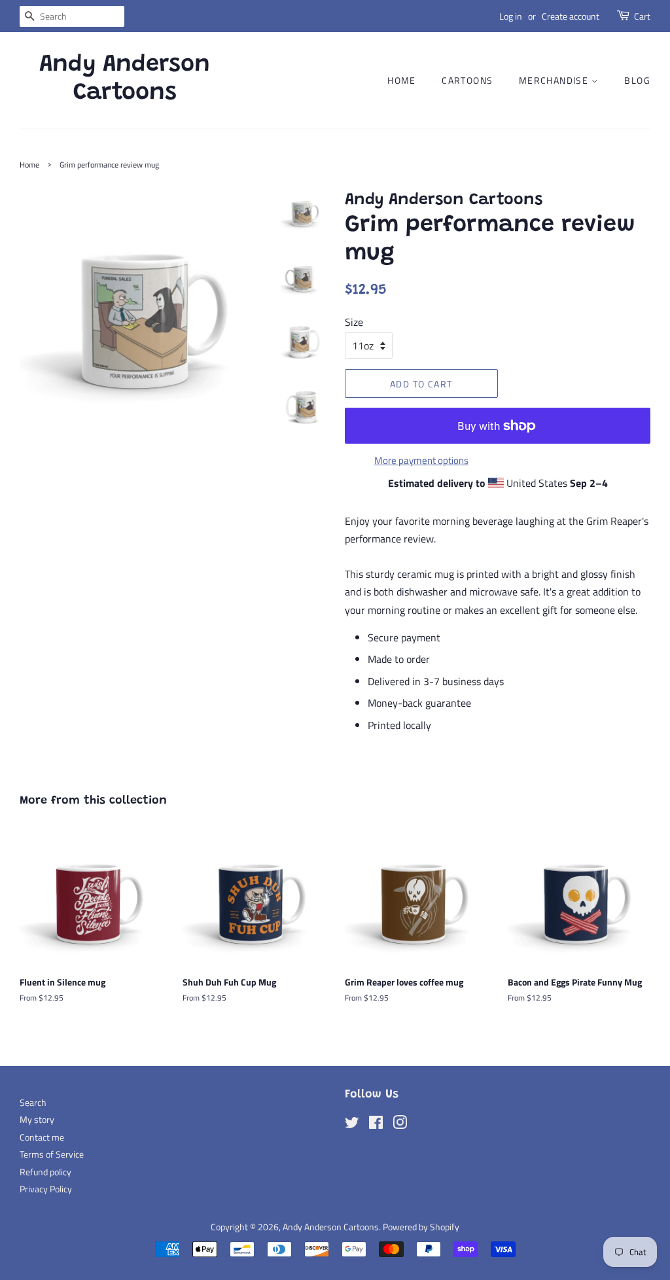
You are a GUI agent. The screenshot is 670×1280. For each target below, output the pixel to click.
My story (37, 1119)
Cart (642, 16)
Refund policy (45, 1172)
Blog (637, 80)
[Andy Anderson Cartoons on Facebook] (375, 1124)
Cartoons (467, 80)
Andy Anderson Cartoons (124, 79)
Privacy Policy (46, 1189)
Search (33, 1102)
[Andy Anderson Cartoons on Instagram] (400, 1124)
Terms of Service (52, 1154)
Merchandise (555, 80)
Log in (510, 16)
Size (354, 322)
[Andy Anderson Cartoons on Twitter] (352, 1124)
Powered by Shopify (421, 1227)
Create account (570, 16)
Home (401, 80)
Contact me (42, 1137)
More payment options (421, 460)
